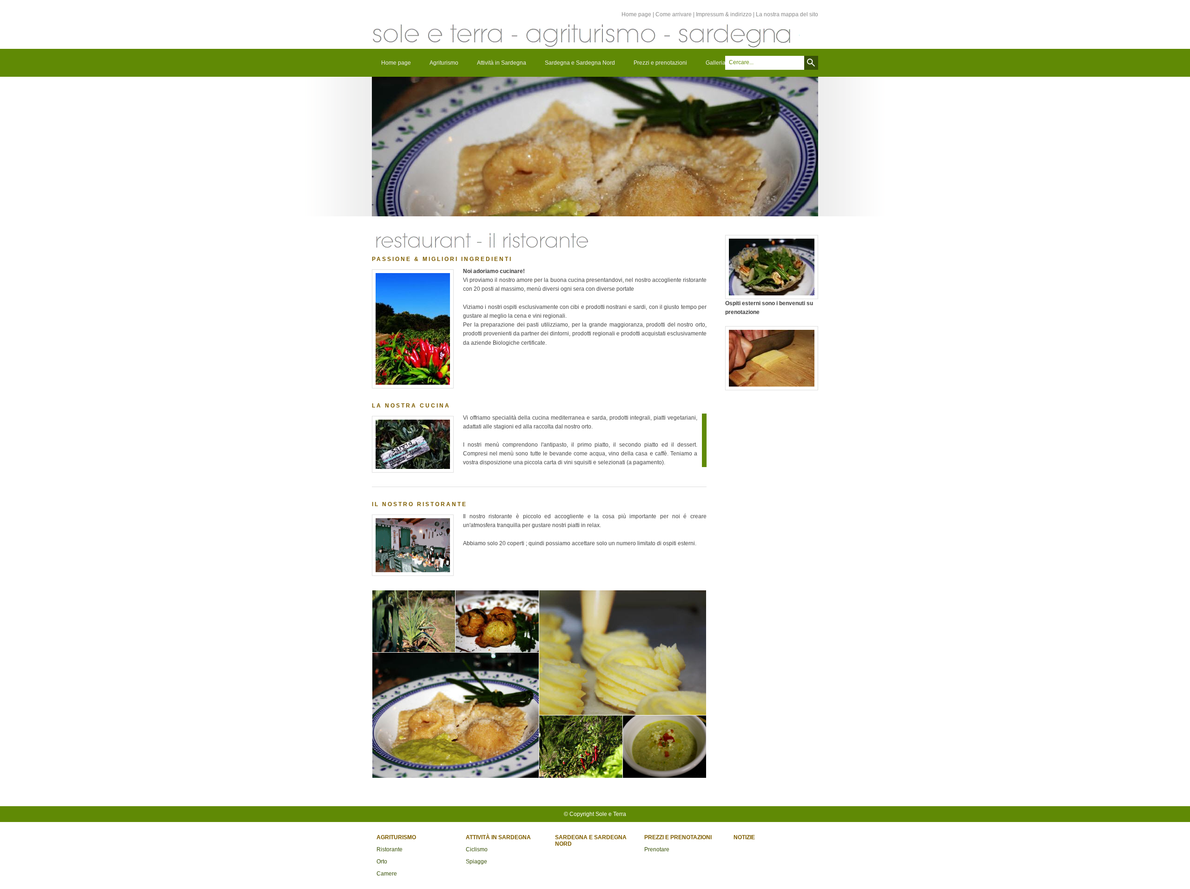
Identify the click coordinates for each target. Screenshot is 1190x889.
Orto (382, 861)
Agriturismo (444, 63)
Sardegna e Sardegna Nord (580, 63)
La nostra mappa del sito (787, 14)
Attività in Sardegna (501, 63)
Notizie (744, 837)
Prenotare (656, 849)
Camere (387, 873)
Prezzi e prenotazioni (660, 63)
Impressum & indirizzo (724, 14)
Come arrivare (673, 14)
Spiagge (476, 861)
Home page (636, 14)
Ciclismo (477, 849)
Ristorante (390, 849)
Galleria (716, 63)
